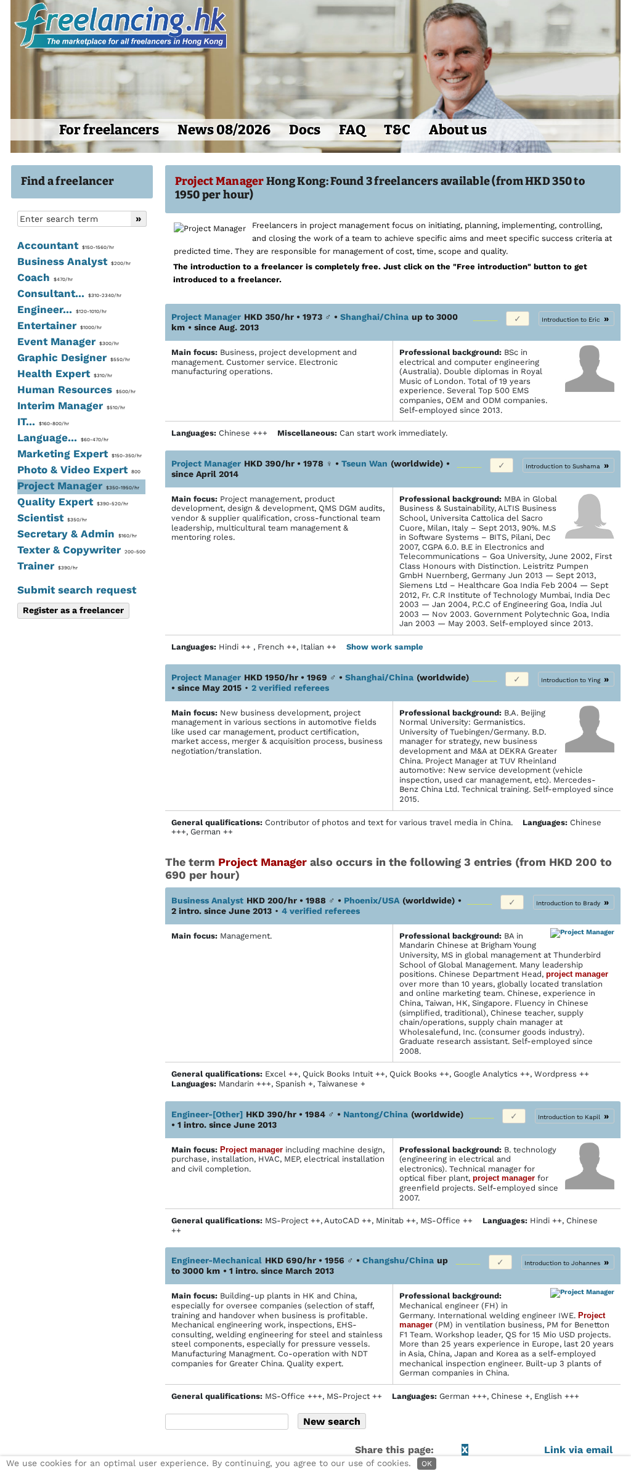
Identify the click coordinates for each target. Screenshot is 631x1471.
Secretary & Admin (77, 534)
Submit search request (76, 590)
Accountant (65, 245)
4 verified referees (321, 911)
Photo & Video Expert (78, 469)
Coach (45, 277)
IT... (43, 421)
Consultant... (69, 293)
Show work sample (386, 646)
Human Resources (76, 389)
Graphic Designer (73, 357)
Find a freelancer (68, 181)
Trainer (47, 566)
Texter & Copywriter (81, 550)
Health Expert (64, 373)
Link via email (578, 1450)
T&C (397, 129)
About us (458, 129)
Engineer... (62, 309)
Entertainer (59, 325)
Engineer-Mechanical (216, 1260)
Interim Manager (71, 405)
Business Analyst (74, 261)
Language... (62, 437)
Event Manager (68, 341)
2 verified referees (290, 688)
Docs (304, 129)
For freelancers (109, 129)
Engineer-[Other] (207, 1114)
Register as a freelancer (73, 610)
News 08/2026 (224, 129)
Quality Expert (72, 501)
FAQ (352, 129)
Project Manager (78, 485)
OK (426, 1463)
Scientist (52, 517)
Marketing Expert (79, 453)
